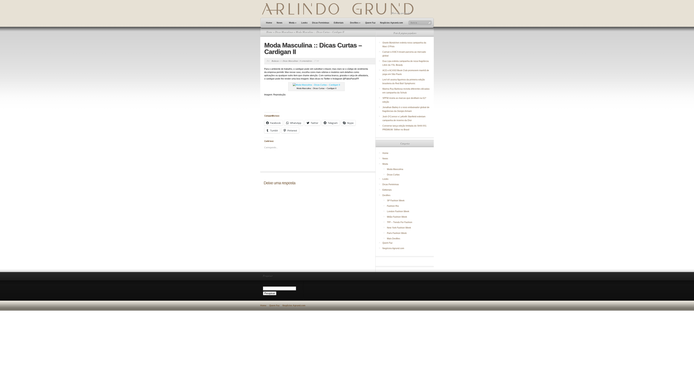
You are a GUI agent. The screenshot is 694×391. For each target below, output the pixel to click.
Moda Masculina (395, 169)
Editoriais (339, 23)
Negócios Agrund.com (391, 23)
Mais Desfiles (393, 238)
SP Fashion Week (395, 200)
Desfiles (355, 23)
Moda (292, 23)
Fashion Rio (393, 206)
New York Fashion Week (399, 227)
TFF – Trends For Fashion (399, 222)
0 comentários (306, 60)
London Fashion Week (398, 211)
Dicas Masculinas (284, 32)
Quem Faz (370, 23)
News (279, 23)
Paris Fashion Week (397, 233)
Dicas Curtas (393, 174)
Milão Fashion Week (397, 217)
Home (269, 23)
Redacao (275, 60)
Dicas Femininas (320, 23)
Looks (304, 23)
